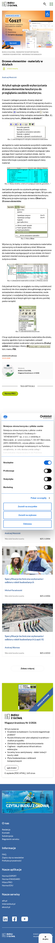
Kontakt (6, 832)
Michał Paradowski (13, 590)
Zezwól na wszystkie (27, 506)
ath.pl (4, 900)
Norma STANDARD (11, 879)
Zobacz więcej (27, 668)
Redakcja (6, 829)
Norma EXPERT (9, 876)
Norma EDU (7, 885)
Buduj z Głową (8, 52)
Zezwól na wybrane (27, 515)
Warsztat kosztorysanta (27, 52)
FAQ (4, 854)
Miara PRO (7, 882)
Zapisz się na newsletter (13, 857)
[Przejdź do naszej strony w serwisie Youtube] (23, 918)
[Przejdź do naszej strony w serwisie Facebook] (14, 918)
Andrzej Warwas (12, 647)
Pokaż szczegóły (39, 498)
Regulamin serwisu (10, 839)
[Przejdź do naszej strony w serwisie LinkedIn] (5, 918)
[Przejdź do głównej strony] (9, 4)
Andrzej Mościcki (9, 77)
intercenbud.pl (8, 904)
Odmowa (27, 524)
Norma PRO (10, 393)
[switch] (48, 471)
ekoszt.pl (6, 907)
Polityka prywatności (11, 860)
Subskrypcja (7, 836)
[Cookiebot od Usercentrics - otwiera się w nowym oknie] (40, 417)
